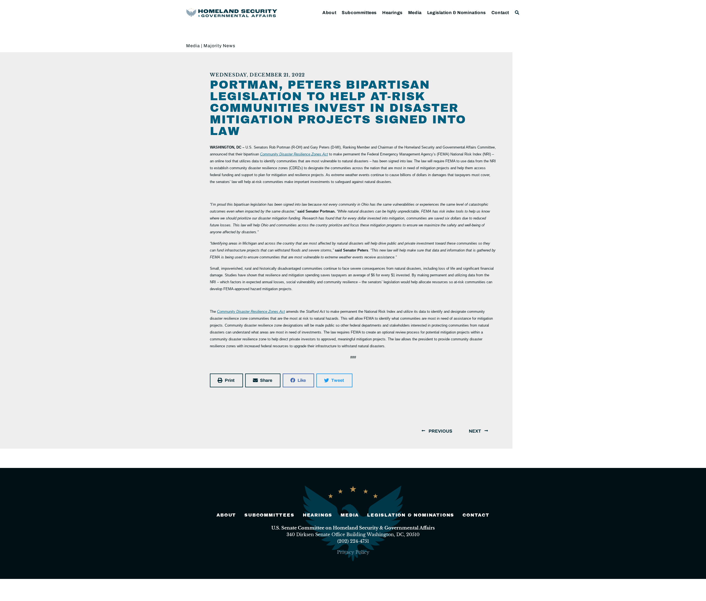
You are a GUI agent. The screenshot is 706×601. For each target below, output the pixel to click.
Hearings (392, 12)
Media (415, 12)
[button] (517, 12)
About (329, 12)
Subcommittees (359, 12)
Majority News (219, 45)
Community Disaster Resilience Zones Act (294, 154)
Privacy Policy (353, 552)
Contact (500, 12)
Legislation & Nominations (456, 12)
